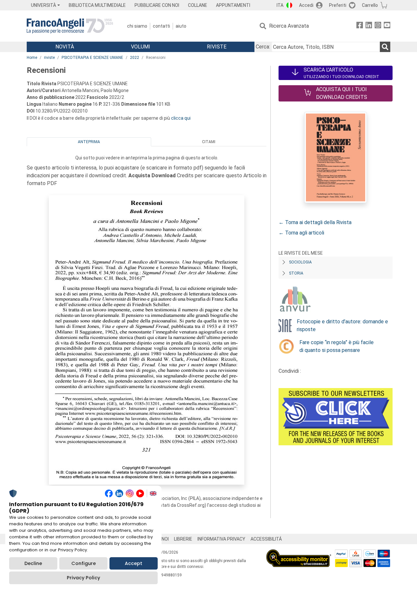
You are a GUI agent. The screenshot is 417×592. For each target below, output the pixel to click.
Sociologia (300, 262)
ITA (280, 5)
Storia (296, 273)
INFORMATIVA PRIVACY (221, 539)
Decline (33, 563)
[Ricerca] (385, 47)
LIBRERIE (183, 539)
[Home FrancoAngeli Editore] (70, 26)
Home (32, 57)
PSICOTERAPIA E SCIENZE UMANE (92, 57)
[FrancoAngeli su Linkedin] (369, 26)
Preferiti (337, 5)
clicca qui (181, 118)
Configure (83, 563)
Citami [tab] (208, 142)
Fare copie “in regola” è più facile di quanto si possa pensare (336, 346)
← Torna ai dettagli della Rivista (315, 222)
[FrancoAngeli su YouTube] (387, 26)
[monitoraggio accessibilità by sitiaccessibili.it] (298, 553)
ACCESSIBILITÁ (266, 539)
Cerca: (263, 47)
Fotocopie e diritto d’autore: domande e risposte (342, 325)
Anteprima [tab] (89, 142)
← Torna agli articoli (301, 233)
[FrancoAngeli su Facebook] (359, 26)
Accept (133, 563)
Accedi (306, 5)
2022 (134, 57)
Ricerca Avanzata (289, 26)
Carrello (370, 5)
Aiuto (181, 26)
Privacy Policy (83, 577)
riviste (49, 57)
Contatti (161, 26)
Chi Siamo (137, 26)
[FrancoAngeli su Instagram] (378, 26)
